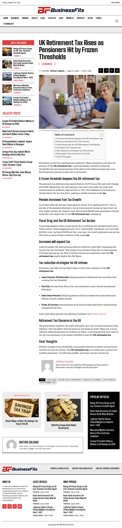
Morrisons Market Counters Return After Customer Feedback (22, 87)
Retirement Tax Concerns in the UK (72, 153)
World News (18, 80)
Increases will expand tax (68, 147)
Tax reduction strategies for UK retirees (74, 150)
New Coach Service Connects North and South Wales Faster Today (18, 132)
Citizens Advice (98, 314)
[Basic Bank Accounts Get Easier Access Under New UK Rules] (7, 64)
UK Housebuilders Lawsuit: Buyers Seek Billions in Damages (17, 143)
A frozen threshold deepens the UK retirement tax (79, 138)
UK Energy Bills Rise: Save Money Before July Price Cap (16, 173)
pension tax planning (92, 380)
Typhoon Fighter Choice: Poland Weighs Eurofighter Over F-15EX (23, 75)
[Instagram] (9, 506)
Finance (16, 56)
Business (17, 93)
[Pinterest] (111, 70)
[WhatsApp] (117, 70)
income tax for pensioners (70, 380)
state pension (109, 380)
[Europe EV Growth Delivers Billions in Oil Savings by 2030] (7, 101)
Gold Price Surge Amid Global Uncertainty (63, 426)
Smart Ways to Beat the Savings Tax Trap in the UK (22, 422)
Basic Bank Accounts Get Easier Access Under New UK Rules (23, 63)
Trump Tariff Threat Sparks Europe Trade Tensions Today (17, 163)
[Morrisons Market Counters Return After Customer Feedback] (7, 88)
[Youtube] (20, 506)
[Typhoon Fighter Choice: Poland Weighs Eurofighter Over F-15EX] (7, 76)
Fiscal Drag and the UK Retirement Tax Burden (78, 144)
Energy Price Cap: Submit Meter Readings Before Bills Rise (16, 153)
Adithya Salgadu (57, 71)
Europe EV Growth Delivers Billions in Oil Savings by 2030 (22, 99)
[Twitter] (106, 70)
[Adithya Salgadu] (40, 71)
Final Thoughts (64, 156)
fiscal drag (51, 380)
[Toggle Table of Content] (100, 135)
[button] (117, 21)
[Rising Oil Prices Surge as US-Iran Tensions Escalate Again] (7, 52)
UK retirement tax (47, 382)
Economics (7, 137)
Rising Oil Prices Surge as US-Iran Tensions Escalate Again (22, 50)
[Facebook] (100, 70)
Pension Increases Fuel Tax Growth (72, 141)
